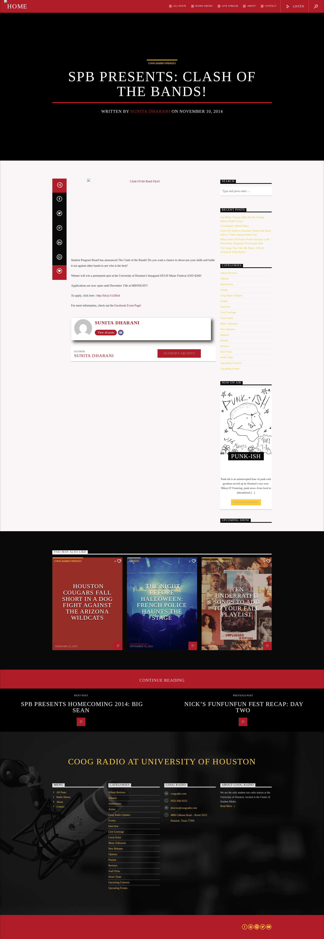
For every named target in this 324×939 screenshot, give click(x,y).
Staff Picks (226, 351)
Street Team (226, 357)
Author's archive (179, 353)
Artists (223, 289)
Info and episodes (246, 502)
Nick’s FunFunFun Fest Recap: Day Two (243, 707)
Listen (298, 6)
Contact (270, 6)
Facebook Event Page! (127, 305)
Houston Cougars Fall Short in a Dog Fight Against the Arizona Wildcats (87, 602)
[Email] (121, 332)
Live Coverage (228, 312)
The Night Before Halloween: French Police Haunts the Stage (162, 602)
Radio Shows (204, 6)
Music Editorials (229, 323)
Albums (224, 278)
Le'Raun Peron (62, 643)
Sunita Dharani (150, 111)
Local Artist (226, 318)
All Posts (179, 6)
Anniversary (226, 284)
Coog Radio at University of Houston (162, 761)
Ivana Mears (210, 643)
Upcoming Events (229, 368)
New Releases (227, 329)
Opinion (224, 335)
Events (223, 301)
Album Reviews (228, 273)
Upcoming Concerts (230, 363)
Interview (225, 306)
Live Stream (230, 6)
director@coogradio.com (184, 808)
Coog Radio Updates (162, 63)
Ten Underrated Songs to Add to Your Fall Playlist (236, 602)
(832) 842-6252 (179, 800)
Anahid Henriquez (139, 643)
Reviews (224, 346)
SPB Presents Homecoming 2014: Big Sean (82, 707)
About (251, 6)
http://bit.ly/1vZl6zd (108, 295)
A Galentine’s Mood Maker (234, 226)
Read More (226, 806)
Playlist (224, 340)
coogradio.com (178, 793)
